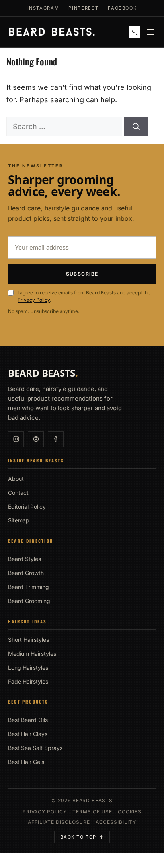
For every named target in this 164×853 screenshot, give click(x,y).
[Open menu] (150, 32)
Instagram (43, 8)
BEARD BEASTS (43, 373)
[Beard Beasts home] (52, 32)
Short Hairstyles (28, 639)
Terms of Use (92, 811)
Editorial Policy (27, 506)
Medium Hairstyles (32, 653)
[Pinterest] (36, 439)
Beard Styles (24, 558)
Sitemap (18, 520)
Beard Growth (26, 572)
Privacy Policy (34, 300)
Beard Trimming (28, 586)
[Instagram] (16, 439)
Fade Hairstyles (28, 681)
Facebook (122, 8)
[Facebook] (56, 439)
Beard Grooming (29, 600)
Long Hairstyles (28, 667)
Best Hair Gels (26, 761)
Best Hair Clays (27, 733)
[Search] (134, 32)
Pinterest (83, 8)
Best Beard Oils (28, 719)
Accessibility (116, 822)
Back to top (82, 837)
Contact (18, 492)
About (16, 478)
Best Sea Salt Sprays (35, 747)
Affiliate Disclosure (59, 822)
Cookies (130, 811)
